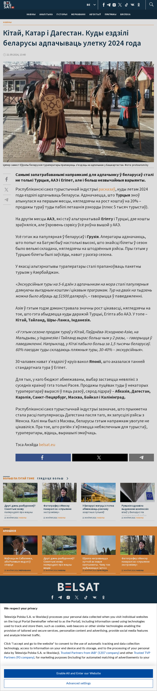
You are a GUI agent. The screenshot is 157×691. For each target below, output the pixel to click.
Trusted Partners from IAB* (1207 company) (90, 652)
